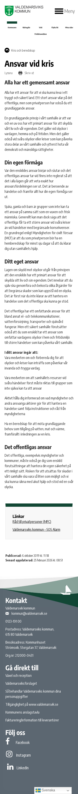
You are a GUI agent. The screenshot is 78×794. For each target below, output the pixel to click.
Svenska (48, 790)
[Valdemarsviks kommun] (23, 10)
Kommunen (12, 27)
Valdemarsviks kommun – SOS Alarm (36, 529)
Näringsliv (26, 27)
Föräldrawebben (40, 34)
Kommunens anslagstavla (22, 712)
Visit (40, 27)
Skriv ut (29, 73)
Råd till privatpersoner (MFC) (32, 521)
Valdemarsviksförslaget (21, 683)
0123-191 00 (13, 621)
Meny (69, 11)
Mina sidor (69, 27)
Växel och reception (18, 675)
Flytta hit (55, 27)
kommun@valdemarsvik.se (29, 613)
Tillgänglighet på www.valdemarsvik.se (31, 704)
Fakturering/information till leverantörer (32, 720)
